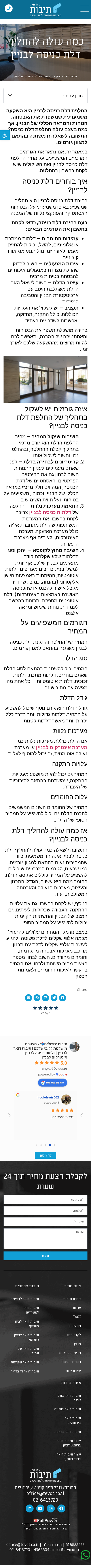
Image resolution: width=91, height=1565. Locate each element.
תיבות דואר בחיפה (67, 1431)
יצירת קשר (73, 1370)
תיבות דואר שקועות (25, 1362)
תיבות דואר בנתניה (67, 1409)
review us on (55, 1082)
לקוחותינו (74, 1335)
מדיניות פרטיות (70, 1352)
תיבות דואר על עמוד (28, 1351)
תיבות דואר (70, 76)
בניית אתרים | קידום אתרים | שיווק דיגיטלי (45, 1524)
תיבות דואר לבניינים (25, 1299)
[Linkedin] (30, 1508)
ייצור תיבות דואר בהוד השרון (69, 1456)
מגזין (58, 76)
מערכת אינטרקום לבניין (61, 747)
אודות (77, 1307)
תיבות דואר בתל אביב (69, 1398)
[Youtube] (40, 1508)
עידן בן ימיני (49, 1097)
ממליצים (74, 1325)
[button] (5, 135)
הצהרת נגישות (70, 1361)
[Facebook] (61, 1508)
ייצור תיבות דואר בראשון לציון (69, 1443)
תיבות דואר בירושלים (73, 1420)
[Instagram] (51, 1508)
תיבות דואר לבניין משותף (26, 1337)
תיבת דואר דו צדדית (24, 1371)
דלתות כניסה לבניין (50, 512)
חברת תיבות (72, 1299)
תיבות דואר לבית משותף (27, 1324)
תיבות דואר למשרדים (31, 1310)
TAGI (77, 1316)
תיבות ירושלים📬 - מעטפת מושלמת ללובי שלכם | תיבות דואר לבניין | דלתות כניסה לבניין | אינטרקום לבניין (40, 1050)
